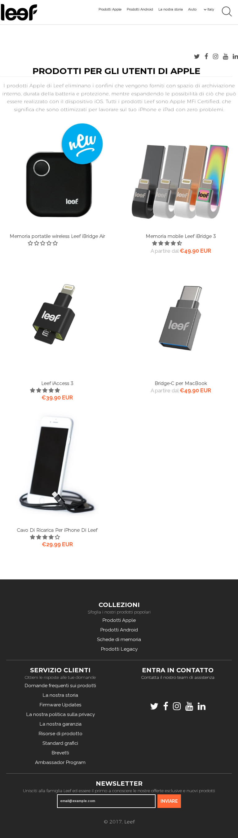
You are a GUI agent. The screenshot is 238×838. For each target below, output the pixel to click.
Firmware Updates (60, 705)
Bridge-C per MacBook (181, 383)
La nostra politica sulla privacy (60, 714)
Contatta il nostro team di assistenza (177, 677)
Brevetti (60, 753)
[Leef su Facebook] (206, 56)
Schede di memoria (119, 639)
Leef (129, 822)
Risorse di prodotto (60, 733)
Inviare (169, 801)
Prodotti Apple (110, 9)
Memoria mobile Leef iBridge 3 (181, 236)
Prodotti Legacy (119, 649)
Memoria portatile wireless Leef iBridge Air (57, 236)
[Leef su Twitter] (197, 56)
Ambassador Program (60, 762)
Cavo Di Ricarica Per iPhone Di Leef (57, 530)
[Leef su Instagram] (215, 56)
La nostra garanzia (60, 724)
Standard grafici (60, 743)
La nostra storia (170, 9)
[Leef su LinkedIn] (235, 56)
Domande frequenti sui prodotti (60, 685)
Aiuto (192, 9)
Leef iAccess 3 (57, 383)
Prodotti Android (140, 9)
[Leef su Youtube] (225, 56)
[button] (43, 243)
